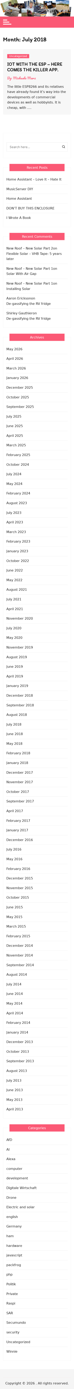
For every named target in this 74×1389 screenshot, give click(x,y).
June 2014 (14, 994)
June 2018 (14, 734)
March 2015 (16, 926)
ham (10, 1236)
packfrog (13, 1265)
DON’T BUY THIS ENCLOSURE (30, 208)
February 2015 (18, 936)
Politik (11, 1284)
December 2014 (19, 946)
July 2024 (13, 474)
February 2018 (18, 753)
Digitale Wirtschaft (21, 1188)
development (17, 1178)
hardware (14, 1246)
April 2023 (14, 522)
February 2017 (18, 821)
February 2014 (18, 1023)
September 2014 (20, 965)
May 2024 (14, 484)
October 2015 (17, 897)
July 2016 (13, 849)
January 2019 (17, 686)
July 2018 (13, 724)
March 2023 (16, 532)
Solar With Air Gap (21, 274)
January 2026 (17, 378)
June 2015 (14, 907)
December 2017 (19, 773)
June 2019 (14, 667)
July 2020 (13, 628)
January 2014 (17, 1032)
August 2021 (16, 590)
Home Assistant (19, 199)
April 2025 (14, 436)
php (9, 1274)
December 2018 (19, 695)
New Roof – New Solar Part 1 (29, 269)
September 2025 (20, 407)
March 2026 (16, 368)
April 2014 (14, 1013)
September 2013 (20, 1061)
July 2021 (13, 599)
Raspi (10, 1303)
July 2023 (13, 513)
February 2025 (18, 455)
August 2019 (16, 657)
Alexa (10, 1159)
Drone (11, 1198)
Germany (14, 1226)
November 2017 (19, 782)
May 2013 (14, 1100)
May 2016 (14, 859)
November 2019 (19, 647)
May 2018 (14, 744)
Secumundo (16, 1323)
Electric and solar (20, 1207)
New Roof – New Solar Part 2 (29, 248)
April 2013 (14, 1109)
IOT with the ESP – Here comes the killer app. (34, 66)
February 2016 (18, 869)
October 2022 (17, 561)
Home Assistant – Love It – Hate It (33, 179)
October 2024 (17, 465)
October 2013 (17, 1052)
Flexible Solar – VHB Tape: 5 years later (34, 256)
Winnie (11, 1351)
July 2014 (13, 984)
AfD (9, 1140)
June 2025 (14, 426)
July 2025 (13, 416)
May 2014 (14, 1003)
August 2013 (16, 1071)
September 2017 (20, 801)
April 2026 (14, 359)
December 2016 (19, 840)
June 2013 (14, 1090)
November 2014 (19, 955)
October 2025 (17, 397)
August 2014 (16, 975)
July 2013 (13, 1080)
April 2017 (14, 811)
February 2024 (18, 493)
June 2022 (14, 570)
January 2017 (17, 830)
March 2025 (16, 445)
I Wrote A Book (18, 218)
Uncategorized (18, 56)
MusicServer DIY (19, 189)
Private (12, 1294)
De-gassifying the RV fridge (28, 304)
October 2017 (17, 792)
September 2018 (20, 705)
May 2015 (14, 917)
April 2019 (14, 676)
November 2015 (19, 888)
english (12, 1217)
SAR (9, 1313)
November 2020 (19, 618)
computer (14, 1169)
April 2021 (14, 609)
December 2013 (19, 1042)
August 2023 (16, 503)
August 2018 (16, 715)
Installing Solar (18, 289)
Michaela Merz (24, 78)
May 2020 (14, 638)
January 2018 (17, 763)
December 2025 (19, 388)
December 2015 (19, 878)
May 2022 (14, 580)
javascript (14, 1255)
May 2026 (14, 349)
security (12, 1332)
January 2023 (17, 551)
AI (8, 1149)
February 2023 (18, 541)
